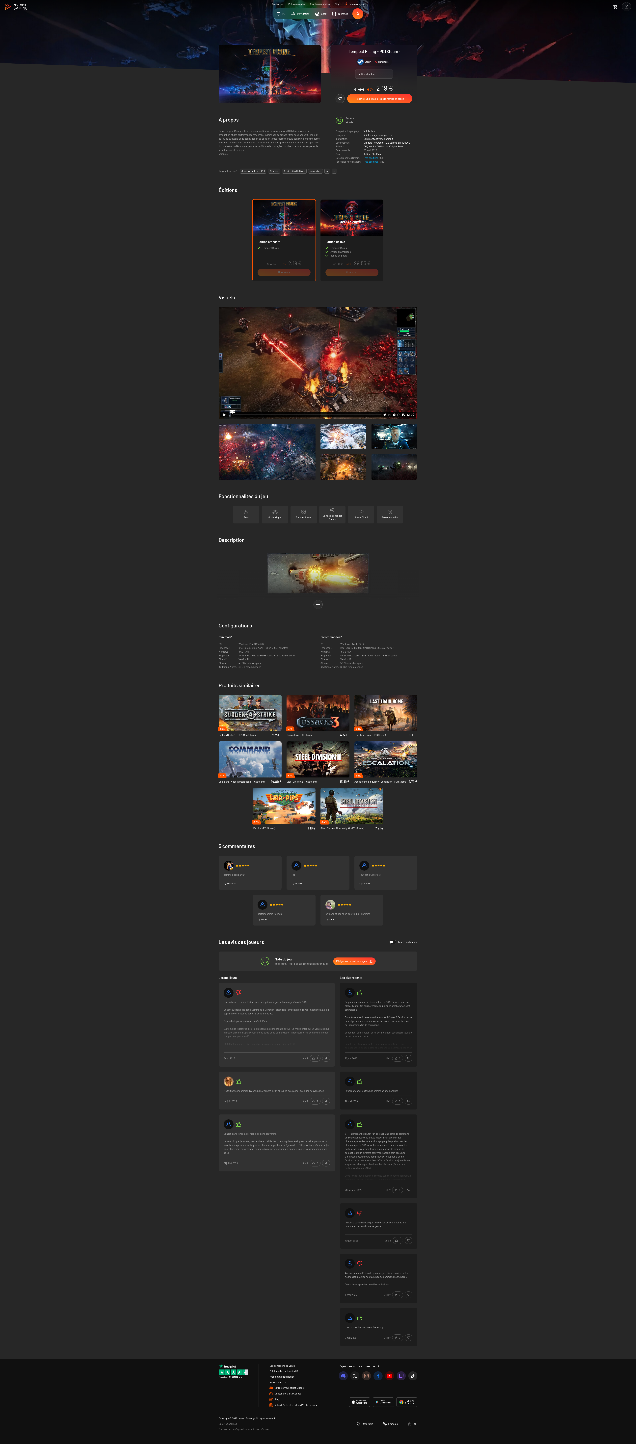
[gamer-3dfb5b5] (262, 905)
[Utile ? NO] (326, 1058)
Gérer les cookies (228, 1423)
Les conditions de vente (282, 1365)
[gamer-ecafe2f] (229, 1124)
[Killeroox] (229, 866)
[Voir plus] (277, 1025)
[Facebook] (378, 1375)
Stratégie (377, 154)
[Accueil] (16, 7)
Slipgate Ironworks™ (374, 142)
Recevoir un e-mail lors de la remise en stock (380, 98)
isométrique (315, 171)
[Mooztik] (296, 866)
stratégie (274, 171)
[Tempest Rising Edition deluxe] (351, 240)
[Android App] (383, 1402)
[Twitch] (401, 1375)
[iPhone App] (359, 1402)
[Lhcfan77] (350, 1318)
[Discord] (343, 1375)
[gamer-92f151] (350, 1081)
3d (327, 171)
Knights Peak (396, 146)
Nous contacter (277, 1382)
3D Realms (382, 146)
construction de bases (294, 171)
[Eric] (229, 1081)
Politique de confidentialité (283, 1371)
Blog (337, 4)
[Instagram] (366, 1375)
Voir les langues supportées (378, 134)
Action (367, 154)
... (334, 171)
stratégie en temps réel (253, 171)
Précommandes (296, 4)
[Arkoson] (364, 866)
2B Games (391, 142)
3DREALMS (404, 142)
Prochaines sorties (320, 4)
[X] (354, 1375)
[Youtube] (389, 1375)
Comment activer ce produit (378, 138)
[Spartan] (350, 993)
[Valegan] (229, 993)
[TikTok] (412, 1375)
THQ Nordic (370, 146)
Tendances (277, 4)
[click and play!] (330, 905)
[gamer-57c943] (350, 1213)
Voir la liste (369, 131)
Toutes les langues (407, 941)
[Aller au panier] (615, 6)
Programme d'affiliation (281, 1376)
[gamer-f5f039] (350, 1124)
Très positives (371, 157)
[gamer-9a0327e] (350, 1264)
